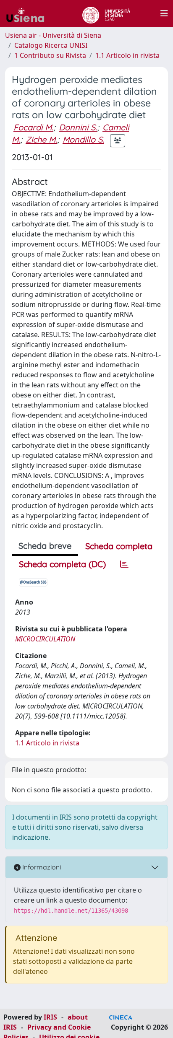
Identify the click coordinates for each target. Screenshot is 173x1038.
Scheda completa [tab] (118, 546)
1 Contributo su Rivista (50, 55)
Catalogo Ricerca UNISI (50, 45)
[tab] (124, 564)
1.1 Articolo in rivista (127, 55)
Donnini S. (78, 127)
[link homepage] (28, 13)
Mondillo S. (83, 139)
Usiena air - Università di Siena (53, 35)
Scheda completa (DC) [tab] (62, 564)
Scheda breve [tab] (44, 545)
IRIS (50, 1017)
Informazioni (41, 867)
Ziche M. (41, 139)
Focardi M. (33, 127)
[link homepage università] (106, 13)
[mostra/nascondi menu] (164, 13)
